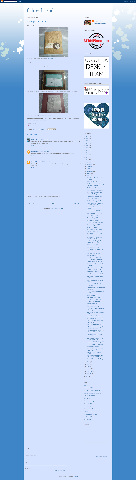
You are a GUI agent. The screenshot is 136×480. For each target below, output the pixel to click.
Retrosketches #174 (92, 181)
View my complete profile (99, 23)
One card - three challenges (94, 316)
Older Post (76, 203)
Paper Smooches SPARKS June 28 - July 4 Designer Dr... (95, 331)
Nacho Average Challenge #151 (95, 220)
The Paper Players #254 (93, 225)
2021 (87, 148)
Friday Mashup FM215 (93, 303)
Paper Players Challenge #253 (95, 274)
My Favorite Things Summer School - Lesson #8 (94, 234)
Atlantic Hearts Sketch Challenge (92, 393)
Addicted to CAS (88, 387)
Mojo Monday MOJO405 (93, 297)
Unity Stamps (87, 419)
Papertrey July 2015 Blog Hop (95, 222)
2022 (87, 145)
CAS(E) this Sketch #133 (93, 198)
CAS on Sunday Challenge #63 (95, 190)
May (88, 364)
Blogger (76, 476)
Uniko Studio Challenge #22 (94, 346)
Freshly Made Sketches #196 (94, 213)
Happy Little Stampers (90, 401)
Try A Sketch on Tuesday (90, 414)
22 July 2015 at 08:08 (43, 161)
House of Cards (88, 403)
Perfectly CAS (87, 406)
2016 (87, 159)
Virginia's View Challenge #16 (94, 261)
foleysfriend (40, 10)
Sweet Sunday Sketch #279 (94, 196)
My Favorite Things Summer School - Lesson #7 (94, 237)
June (88, 362)
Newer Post (31, 203)
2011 (87, 376)
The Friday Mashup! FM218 (94, 201)
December (90, 164)
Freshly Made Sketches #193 (94, 318)
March (89, 369)
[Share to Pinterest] (55, 129)
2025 (87, 138)
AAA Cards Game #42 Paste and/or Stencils (94, 335)
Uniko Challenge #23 (92, 244)
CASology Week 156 (92, 215)
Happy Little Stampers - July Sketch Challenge (94, 193)
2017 (87, 157)
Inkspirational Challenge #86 (94, 271)
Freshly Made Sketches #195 (94, 255)
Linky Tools (98, 456)
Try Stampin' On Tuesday (90, 417)
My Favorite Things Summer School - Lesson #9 (94, 230)
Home (54, 203)
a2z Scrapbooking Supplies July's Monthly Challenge (96, 184)
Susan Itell (34, 161)
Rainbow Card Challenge (90, 409)
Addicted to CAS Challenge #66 (95, 342)
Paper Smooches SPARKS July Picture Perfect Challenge (95, 258)
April (88, 366)
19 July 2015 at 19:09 (43, 139)
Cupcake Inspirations (89, 395)
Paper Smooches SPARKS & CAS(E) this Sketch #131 (94, 300)
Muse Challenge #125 (92, 218)
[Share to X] (52, 129)
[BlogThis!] (50, 129)
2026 (87, 136)
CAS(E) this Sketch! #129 (94, 353)
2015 (87, 162)
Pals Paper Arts (51, 58)
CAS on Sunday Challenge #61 (95, 344)
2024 (87, 141)
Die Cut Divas (87, 398)
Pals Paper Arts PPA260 (93, 253)
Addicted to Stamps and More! (92, 390)
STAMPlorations (88, 411)
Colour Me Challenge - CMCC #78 (96, 324)
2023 (87, 143)
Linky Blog (104, 456)
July (88, 175)
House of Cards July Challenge (95, 359)
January (89, 373)
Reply (32, 145)
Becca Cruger (35, 151)
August (89, 173)
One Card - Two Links (92, 227)
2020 (87, 150)
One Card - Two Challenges (94, 187)
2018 (87, 155)
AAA (85, 385)
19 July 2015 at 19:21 (45, 151)
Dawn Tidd (34, 139)
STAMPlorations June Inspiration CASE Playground (95, 327)
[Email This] (48, 129)
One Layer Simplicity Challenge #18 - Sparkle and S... (95, 241)
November (90, 166)
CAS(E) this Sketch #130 (93, 306)
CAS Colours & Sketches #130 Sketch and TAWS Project (95, 355)
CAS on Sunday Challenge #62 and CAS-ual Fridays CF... (95, 268)
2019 (87, 152)
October (89, 168)
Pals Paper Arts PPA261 (93, 211)
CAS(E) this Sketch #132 (93, 247)
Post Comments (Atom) (57, 208)
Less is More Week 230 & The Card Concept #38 (95, 339)
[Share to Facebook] (54, 129)
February (89, 371)
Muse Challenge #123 (92, 295)
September (90, 171)
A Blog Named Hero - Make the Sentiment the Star (95, 204)
